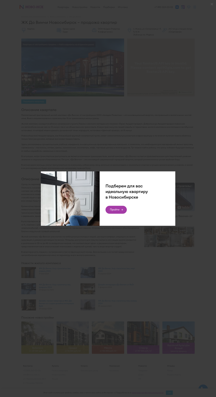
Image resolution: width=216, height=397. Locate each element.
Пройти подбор (115, 211)
